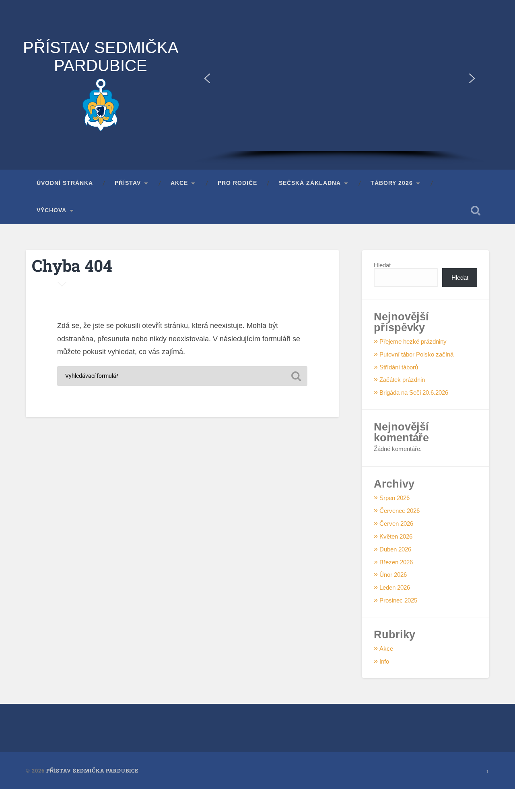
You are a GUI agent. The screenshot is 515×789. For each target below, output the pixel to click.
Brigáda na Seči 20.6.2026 (413, 392)
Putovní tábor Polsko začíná (416, 354)
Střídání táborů (398, 367)
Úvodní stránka (65, 183)
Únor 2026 (393, 574)
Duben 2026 (395, 549)
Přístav (128, 183)
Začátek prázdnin (402, 379)
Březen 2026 (396, 562)
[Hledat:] (182, 376)
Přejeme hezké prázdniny (413, 341)
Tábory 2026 (392, 183)
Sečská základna (310, 183)
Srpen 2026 (394, 497)
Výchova (51, 210)
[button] (207, 78)
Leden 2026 (394, 587)
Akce (179, 183)
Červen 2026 (396, 523)
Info (384, 661)
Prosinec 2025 (398, 600)
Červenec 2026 (399, 510)
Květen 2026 (395, 536)
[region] (339, 85)
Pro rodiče (237, 183)
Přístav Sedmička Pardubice (101, 56)
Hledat (382, 265)
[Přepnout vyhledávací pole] (475, 210)
